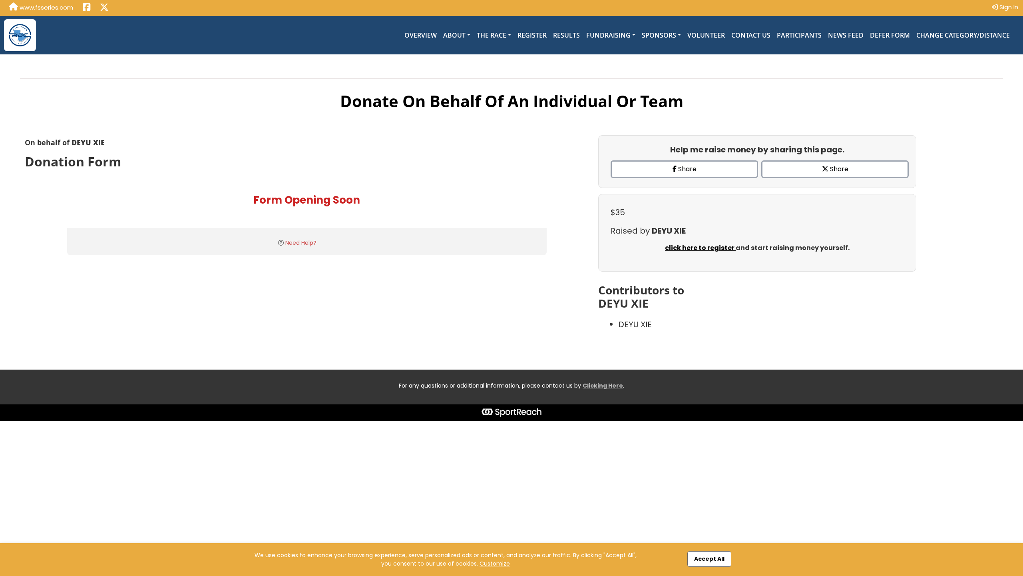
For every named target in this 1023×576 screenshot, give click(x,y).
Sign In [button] (1008, 7)
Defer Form (890, 35)
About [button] (454, 35)
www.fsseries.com (45, 7)
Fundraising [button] (608, 35)
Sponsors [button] (659, 35)
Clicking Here (603, 386)
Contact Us (750, 35)
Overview (420, 35)
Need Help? (300, 243)
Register (532, 35)
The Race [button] (491, 35)
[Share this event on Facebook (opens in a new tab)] (86, 8)
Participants (799, 35)
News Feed (846, 35)
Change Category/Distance (963, 35)
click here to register (700, 247)
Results (566, 35)
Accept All (709, 559)
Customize (495, 564)
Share (687, 169)
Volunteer (706, 35)
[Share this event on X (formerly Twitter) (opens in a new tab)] (104, 8)
